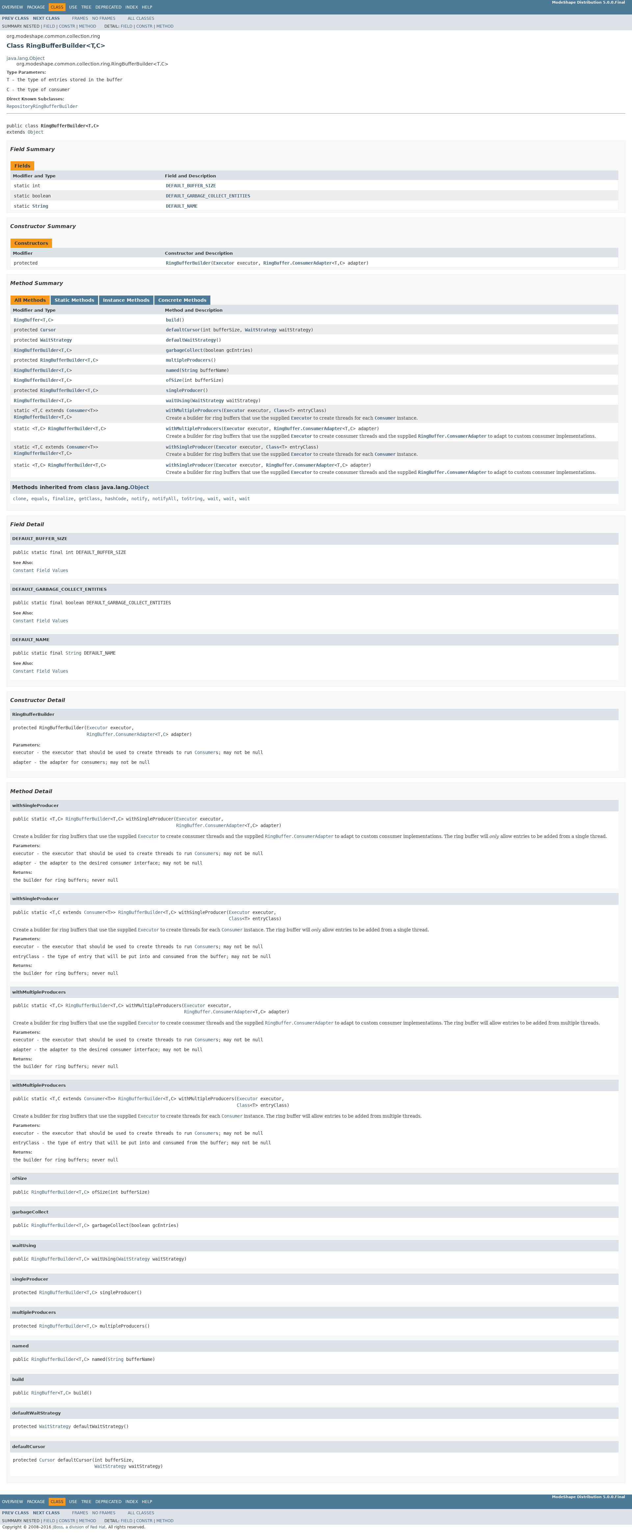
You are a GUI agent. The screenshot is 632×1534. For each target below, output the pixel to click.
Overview (12, 7)
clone (19, 498)
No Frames (104, 18)
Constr (67, 26)
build (172, 320)
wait (213, 498)
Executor (223, 263)
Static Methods (74, 300)
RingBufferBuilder (188, 263)
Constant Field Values (40, 570)
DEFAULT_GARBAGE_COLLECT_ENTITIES (208, 195)
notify (139, 498)
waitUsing (178, 400)
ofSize (174, 380)
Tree (86, 7)
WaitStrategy (260, 329)
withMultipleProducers (193, 410)
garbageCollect (184, 350)
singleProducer (184, 390)
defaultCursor (183, 329)
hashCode (115, 498)
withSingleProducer (189, 447)
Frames (80, 18)
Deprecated (108, 7)
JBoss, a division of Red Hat (79, 1527)
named (172, 370)
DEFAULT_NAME (182, 206)
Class (280, 410)
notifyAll (164, 498)
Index (131, 7)
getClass (89, 498)
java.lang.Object (25, 58)
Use (73, 7)
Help (147, 7)
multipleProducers (188, 360)
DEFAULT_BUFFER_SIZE (191, 185)
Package (36, 7)
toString (191, 498)
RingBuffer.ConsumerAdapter (297, 263)
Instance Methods (126, 300)
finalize (62, 498)
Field (49, 26)
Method (87, 26)
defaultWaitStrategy (191, 340)
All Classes (141, 18)
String (40, 206)
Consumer (77, 410)
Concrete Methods (182, 300)
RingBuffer (27, 320)
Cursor (48, 329)
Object (35, 132)
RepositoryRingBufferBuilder (42, 106)
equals (39, 498)
